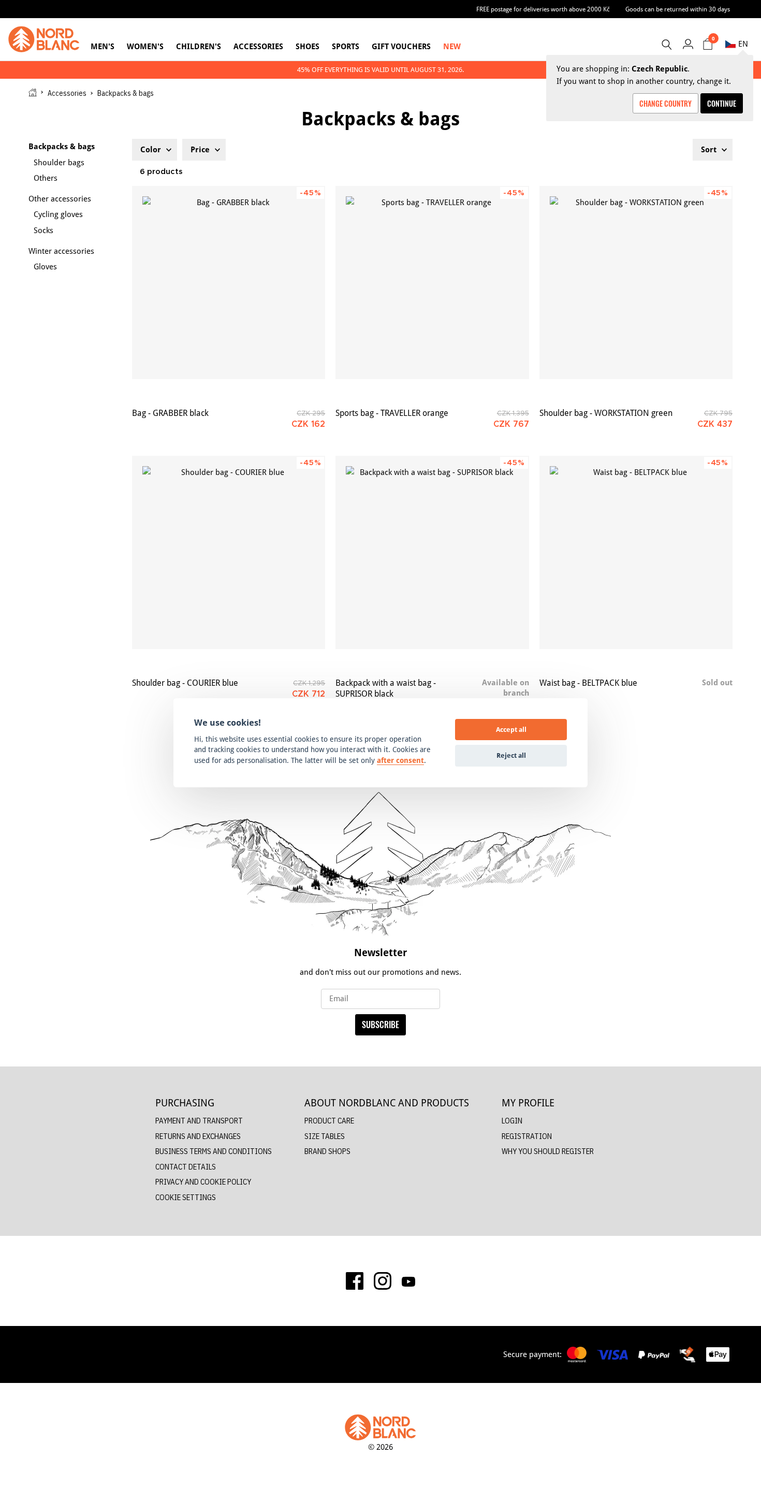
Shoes (307, 46)
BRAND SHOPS (327, 1151)
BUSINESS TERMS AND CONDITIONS (213, 1151)
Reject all (511, 755)
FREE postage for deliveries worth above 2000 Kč (543, 9)
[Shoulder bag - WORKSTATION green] (636, 282)
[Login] (688, 44)
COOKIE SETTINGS (185, 1197)
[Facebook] (354, 1281)
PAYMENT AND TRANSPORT (199, 1121)
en (743, 44)
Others (45, 178)
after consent (400, 760)
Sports (345, 46)
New (452, 46)
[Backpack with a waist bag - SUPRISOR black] (432, 552)
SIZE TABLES (324, 1136)
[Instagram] (382, 1281)
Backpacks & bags (61, 146)
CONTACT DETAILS (185, 1167)
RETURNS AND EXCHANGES (198, 1136)
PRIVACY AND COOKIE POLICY (203, 1182)
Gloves (45, 266)
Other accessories (59, 199)
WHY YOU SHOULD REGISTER (548, 1151)
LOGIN (512, 1121)
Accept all (511, 729)
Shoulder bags (59, 162)
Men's (102, 46)
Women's (145, 46)
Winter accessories (61, 251)
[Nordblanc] (44, 39)
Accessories (258, 46)
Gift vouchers (401, 46)
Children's (198, 46)
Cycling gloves (58, 214)
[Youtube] (408, 1281)
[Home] (32, 92)
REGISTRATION (527, 1136)
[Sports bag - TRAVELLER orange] (432, 282)
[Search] (666, 44)
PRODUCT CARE (329, 1121)
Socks (43, 230)
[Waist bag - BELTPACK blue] (636, 552)
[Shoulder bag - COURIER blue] (228, 552)
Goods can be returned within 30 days (677, 9)
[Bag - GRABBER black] (228, 282)
